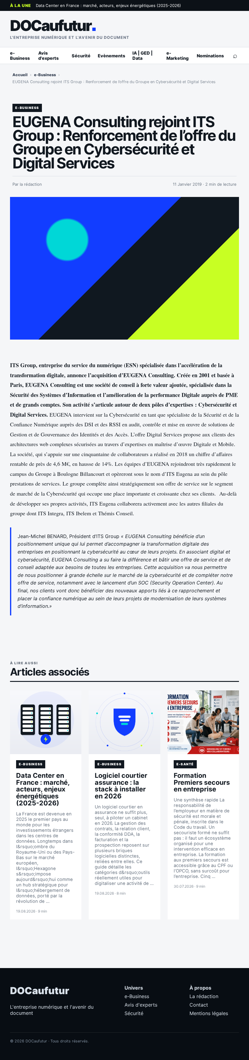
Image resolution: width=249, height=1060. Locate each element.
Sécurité (81, 55)
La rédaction (203, 996)
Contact (198, 1005)
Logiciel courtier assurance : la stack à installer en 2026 (121, 785)
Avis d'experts (48, 55)
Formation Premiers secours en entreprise (202, 782)
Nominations (210, 55)
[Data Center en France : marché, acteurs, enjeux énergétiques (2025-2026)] (45, 722)
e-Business (20, 55)
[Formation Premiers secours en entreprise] (203, 722)
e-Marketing (177, 55)
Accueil (20, 75)
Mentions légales (208, 1013)
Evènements (111, 55)
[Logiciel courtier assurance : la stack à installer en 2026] (124, 722)
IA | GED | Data (142, 55)
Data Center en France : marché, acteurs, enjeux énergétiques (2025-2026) (108, 5)
